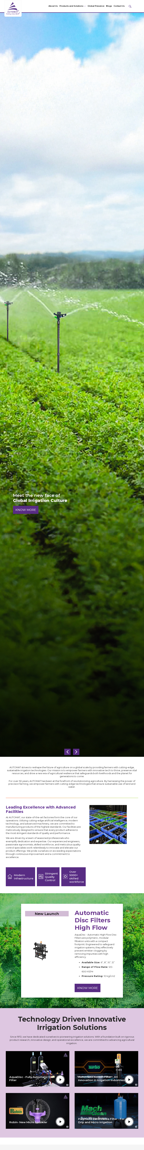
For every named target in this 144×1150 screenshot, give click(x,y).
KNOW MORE (25, 512)
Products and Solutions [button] (72, 6)
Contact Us (119, 6)
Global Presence (96, 6)
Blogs (109, 6)
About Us (53, 6)
